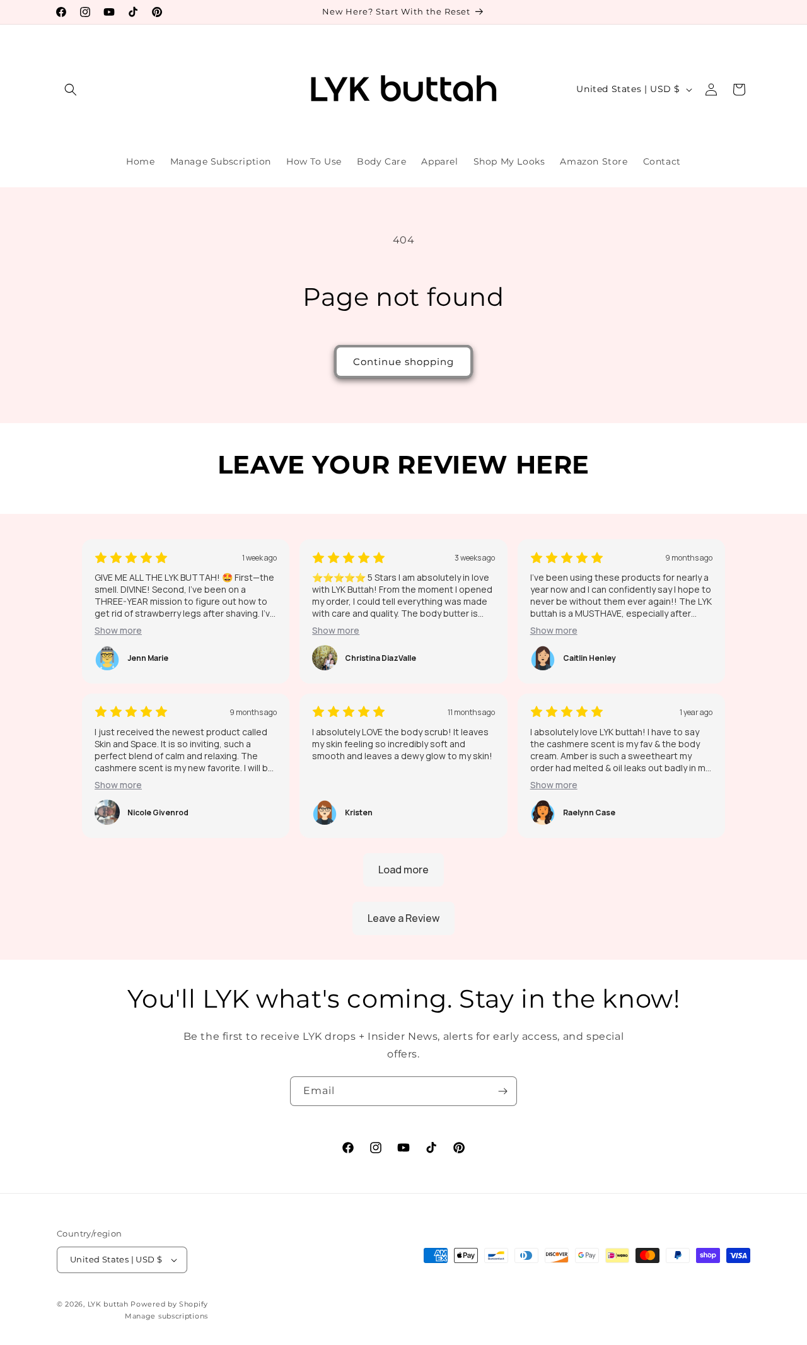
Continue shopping (403, 362)
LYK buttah (108, 1304)
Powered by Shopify (169, 1304)
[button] (70, 89)
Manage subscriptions (166, 1316)
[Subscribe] (502, 1091)
